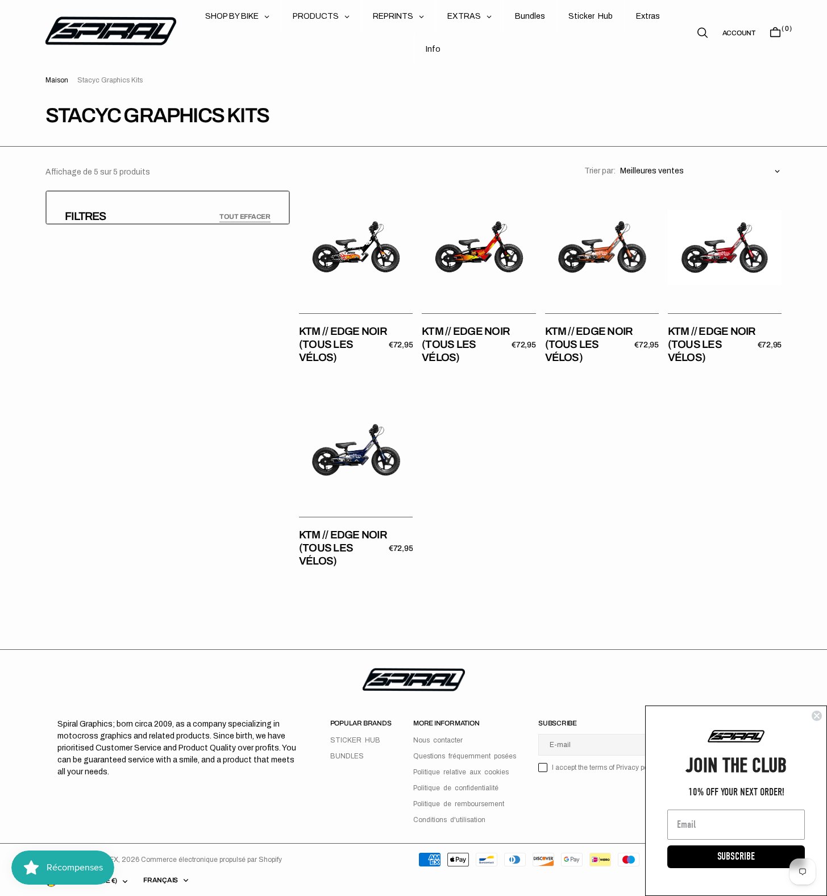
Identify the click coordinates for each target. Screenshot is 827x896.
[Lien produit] (356, 247)
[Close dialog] (816, 715)
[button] (738, 33)
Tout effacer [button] (245, 217)
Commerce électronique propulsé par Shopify (211, 860)
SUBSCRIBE (736, 856)
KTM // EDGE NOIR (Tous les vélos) (343, 344)
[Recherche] (702, 32)
